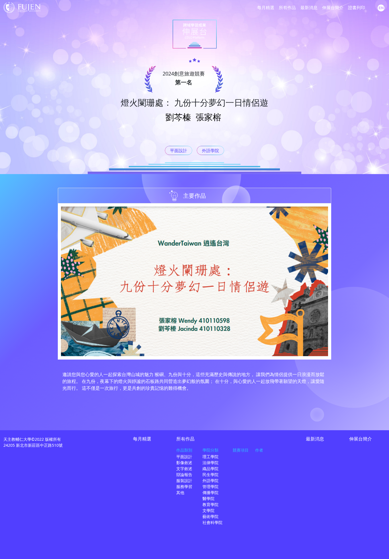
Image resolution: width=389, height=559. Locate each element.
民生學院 (210, 474)
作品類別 (184, 450)
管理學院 (210, 486)
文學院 (208, 510)
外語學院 (210, 150)
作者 (259, 450)
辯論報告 (184, 474)
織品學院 (210, 468)
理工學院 (210, 456)
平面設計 (178, 150)
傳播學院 (210, 492)
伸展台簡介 (332, 7)
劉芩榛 (178, 117)
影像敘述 (184, 462)
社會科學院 (212, 522)
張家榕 (208, 117)
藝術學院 (210, 516)
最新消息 (309, 7)
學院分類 (210, 450)
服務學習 (184, 486)
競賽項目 (241, 450)
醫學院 (208, 498)
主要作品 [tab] (194, 195)
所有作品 (287, 7)
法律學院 (210, 462)
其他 (180, 492)
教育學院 (210, 504)
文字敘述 (184, 468)
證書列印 (356, 7)
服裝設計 (184, 480)
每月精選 (265, 7)
